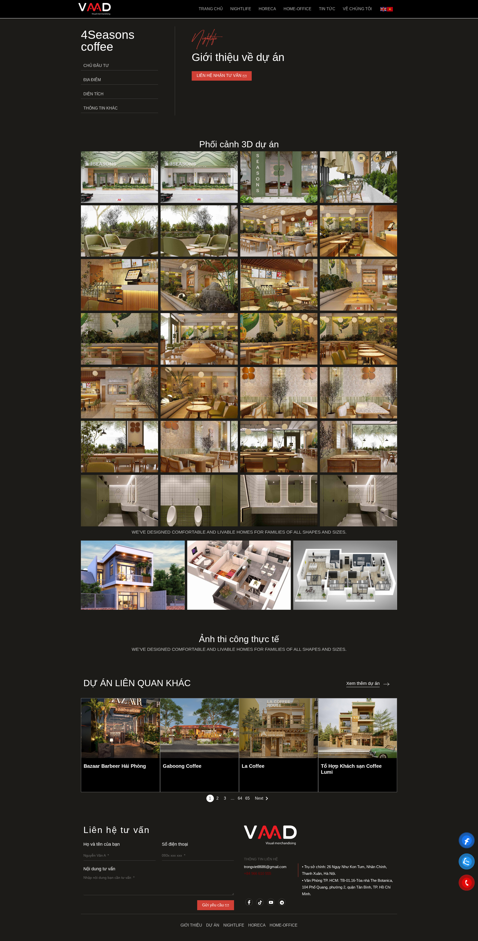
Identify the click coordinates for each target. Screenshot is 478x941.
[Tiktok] (260, 902)
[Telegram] (282, 902)
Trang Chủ (211, 9)
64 (240, 798)
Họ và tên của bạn (101, 844)
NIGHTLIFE (240, 9)
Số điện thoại (175, 844)
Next (259, 798)
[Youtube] (271, 902)
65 (247, 798)
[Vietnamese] (390, 8)
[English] (383, 8)
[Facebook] (249, 902)
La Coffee (253, 766)
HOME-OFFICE (297, 9)
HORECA (267, 9)
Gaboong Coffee (182, 766)
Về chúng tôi (357, 9)
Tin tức (327, 9)
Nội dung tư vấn (99, 868)
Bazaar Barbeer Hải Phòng (115, 766)
